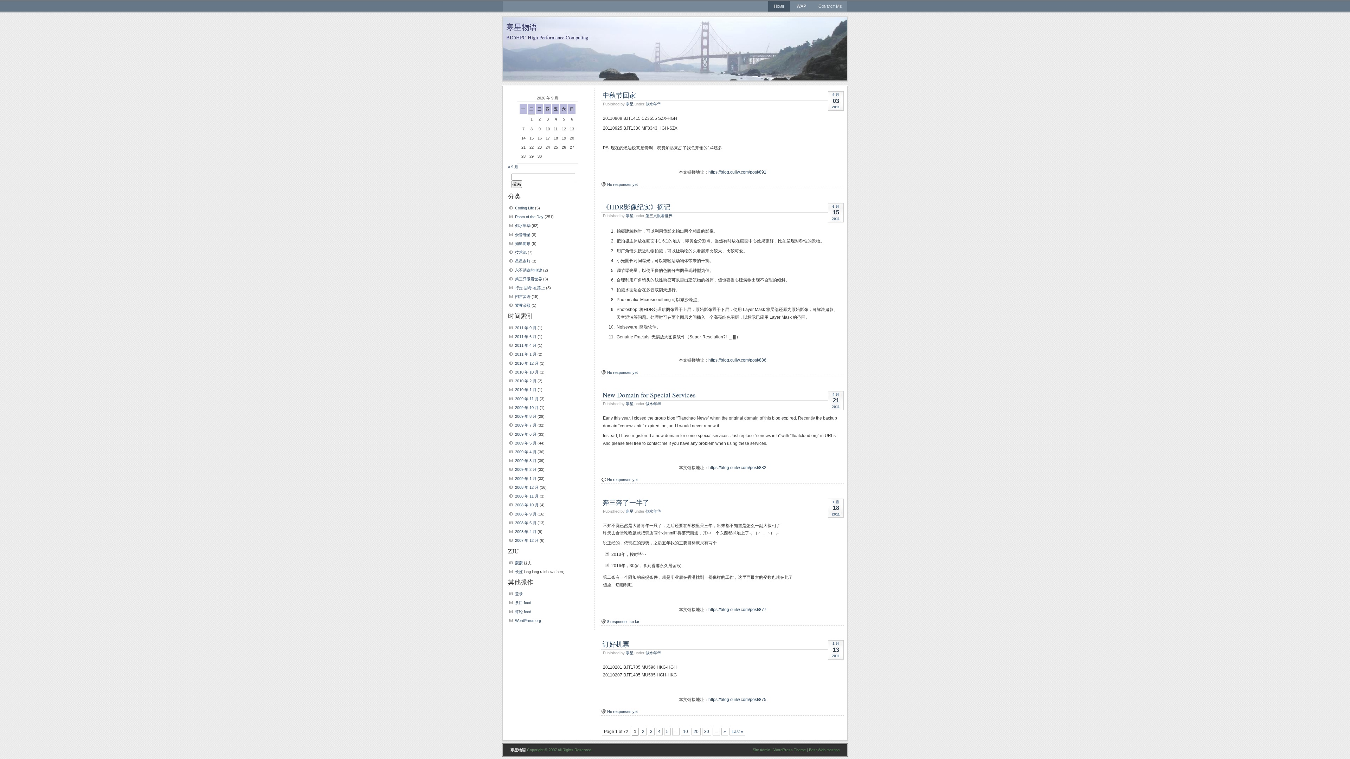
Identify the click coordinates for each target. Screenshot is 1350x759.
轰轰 (519, 563)
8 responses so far (623, 621)
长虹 (519, 572)
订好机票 (616, 643)
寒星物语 (521, 27)
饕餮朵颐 (523, 305)
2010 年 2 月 (525, 381)
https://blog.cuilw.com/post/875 (737, 699)
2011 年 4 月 (525, 345)
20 (696, 731)
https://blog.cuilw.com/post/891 (737, 172)
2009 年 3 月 (525, 461)
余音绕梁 (523, 235)
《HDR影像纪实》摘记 (636, 206)
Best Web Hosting (824, 750)
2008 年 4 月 (525, 532)
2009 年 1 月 (525, 478)
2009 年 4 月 (525, 452)
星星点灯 (523, 261)
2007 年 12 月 (527, 540)
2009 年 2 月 (525, 469)
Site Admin (761, 750)
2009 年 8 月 (525, 416)
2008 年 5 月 (525, 523)
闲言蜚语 (523, 296)
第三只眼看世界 (659, 216)
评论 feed (523, 612)
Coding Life (524, 208)
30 (706, 731)
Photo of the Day (529, 217)
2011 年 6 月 (525, 337)
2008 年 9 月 (525, 514)
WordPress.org (528, 620)
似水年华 (653, 104)
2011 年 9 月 (525, 328)
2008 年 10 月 (527, 505)
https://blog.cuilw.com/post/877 (737, 609)
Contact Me (830, 6)
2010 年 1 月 (525, 390)
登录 (519, 594)
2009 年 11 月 (527, 399)
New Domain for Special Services (649, 394)
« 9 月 (513, 167)
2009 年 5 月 (525, 443)
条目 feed (523, 603)
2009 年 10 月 (527, 408)
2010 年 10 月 (527, 372)
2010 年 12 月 (527, 363)
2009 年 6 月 (525, 434)
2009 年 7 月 (525, 425)
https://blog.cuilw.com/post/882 (737, 467)
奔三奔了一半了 (626, 502)
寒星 (630, 104)
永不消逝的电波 (528, 270)
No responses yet (622, 184)
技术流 (521, 252)
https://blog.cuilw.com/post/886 (737, 360)
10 (685, 731)
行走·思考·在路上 (530, 288)
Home (779, 6)
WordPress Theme (789, 750)
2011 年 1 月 (525, 354)
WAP (801, 6)
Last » (737, 731)
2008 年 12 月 (527, 487)
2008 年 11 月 (527, 496)
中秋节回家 (619, 94)
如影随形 (523, 243)
